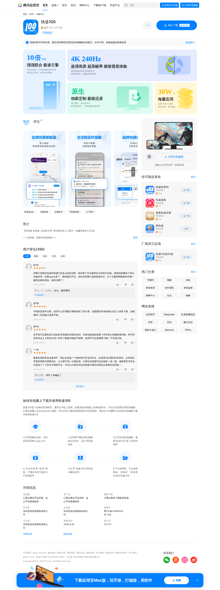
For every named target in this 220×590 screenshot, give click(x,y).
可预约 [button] (150, 280)
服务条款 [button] (52, 553)
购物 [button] (188, 295)
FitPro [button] (188, 329)
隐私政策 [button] (67, 534)
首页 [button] (25, 14)
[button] (28, 5)
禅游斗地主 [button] (150, 329)
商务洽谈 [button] (61, 553)
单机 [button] (188, 280)
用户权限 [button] (100, 553)
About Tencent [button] (39, 553)
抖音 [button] (150, 322)
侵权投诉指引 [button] (121, 553)
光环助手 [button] (150, 314)
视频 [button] (169, 280)
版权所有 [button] (90, 553)
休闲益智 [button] (188, 287)
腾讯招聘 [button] (71, 553)
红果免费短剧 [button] (188, 314)
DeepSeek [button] (169, 314)
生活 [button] (169, 295)
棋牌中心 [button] (150, 295)
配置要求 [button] (189, 42)
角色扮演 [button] (150, 287)
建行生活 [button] (188, 322)
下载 (188, 190)
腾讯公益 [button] (81, 553)
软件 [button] (32, 14)
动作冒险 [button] (169, 287)
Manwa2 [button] (169, 329)
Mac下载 (178, 25)
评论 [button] (36, 121)
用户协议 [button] (133, 553)
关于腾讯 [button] (27, 553)
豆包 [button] (169, 322)
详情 (186, 229)
